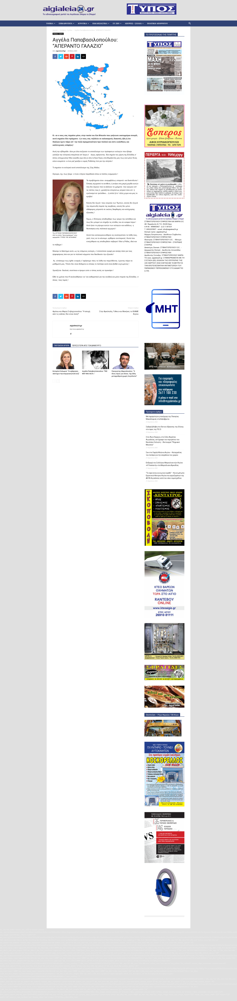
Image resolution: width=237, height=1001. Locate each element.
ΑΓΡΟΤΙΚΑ (82, 23)
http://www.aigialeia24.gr (77, 329)
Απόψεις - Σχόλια (66, 30)
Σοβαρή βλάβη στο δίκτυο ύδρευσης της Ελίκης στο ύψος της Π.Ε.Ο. (165, 428)
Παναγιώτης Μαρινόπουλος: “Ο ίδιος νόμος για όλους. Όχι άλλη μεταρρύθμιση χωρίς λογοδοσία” (124, 373)
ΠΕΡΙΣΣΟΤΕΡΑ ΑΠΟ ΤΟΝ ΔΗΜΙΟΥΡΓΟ (86, 346)
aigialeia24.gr (61, 51)
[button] (190, 23)
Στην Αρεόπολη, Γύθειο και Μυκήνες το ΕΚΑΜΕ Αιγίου (118, 312)
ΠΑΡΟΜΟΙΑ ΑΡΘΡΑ (61, 346)
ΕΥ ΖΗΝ (116, 23)
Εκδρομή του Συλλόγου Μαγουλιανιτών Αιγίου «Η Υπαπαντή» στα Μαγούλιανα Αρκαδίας (164, 464)
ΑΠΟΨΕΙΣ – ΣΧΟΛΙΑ (133, 23)
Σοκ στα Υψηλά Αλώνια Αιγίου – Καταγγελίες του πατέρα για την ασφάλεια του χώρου (164, 453)
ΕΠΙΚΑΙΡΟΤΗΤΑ (65, 23)
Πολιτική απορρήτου (157, 23)
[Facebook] (72, 334)
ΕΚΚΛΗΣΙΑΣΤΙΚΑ (99, 23)
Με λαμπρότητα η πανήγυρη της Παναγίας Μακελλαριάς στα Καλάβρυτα (162, 417)
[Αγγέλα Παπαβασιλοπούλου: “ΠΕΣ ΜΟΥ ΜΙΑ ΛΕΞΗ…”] (95, 360)
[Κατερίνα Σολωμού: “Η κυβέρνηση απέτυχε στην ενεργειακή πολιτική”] (66, 360)
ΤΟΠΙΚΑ (49, 23)
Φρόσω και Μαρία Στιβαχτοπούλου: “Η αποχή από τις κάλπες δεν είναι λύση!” (71, 312)
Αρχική (55, 30)
